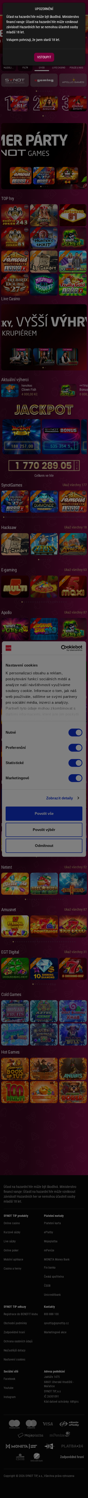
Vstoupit (44, 57)
